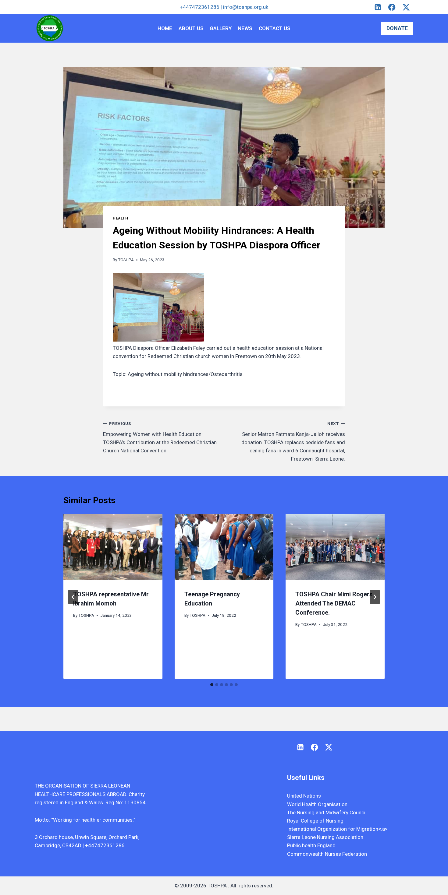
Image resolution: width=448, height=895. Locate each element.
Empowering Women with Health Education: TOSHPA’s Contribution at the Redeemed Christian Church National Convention (160, 437)
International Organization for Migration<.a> (337, 829)
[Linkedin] (378, 7)
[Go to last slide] (73, 597)
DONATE (397, 28)
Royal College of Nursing (315, 821)
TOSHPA (126, 259)
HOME (165, 28)
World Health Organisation (317, 804)
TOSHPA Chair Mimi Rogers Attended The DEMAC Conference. (334, 603)
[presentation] (112, 547)
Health (120, 218)
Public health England (311, 845)
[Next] (375, 597)
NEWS (245, 28)
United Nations (304, 796)
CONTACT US (274, 28)
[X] (406, 7)
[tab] (211, 684)
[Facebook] (392, 7)
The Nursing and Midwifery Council (327, 812)
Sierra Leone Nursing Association (325, 837)
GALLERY (221, 28)
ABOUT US (191, 28)
